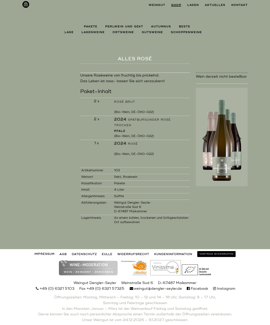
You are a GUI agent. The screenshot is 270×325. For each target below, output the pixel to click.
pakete (90, 26)
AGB (63, 254)
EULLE (107, 254)
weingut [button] (157, 5)
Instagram (225, 289)
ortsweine (123, 32)
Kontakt (239, 5)
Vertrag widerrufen (216, 254)
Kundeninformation (173, 254)
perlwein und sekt (124, 26)
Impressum (44, 254)
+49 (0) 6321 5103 (57, 289)
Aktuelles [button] (215, 5)
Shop (176, 5)
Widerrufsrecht (133, 254)
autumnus (161, 26)
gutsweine (152, 32)
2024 (126, 144)
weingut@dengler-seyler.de (158, 289)
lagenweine (93, 32)
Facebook (199, 289)
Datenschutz (84, 254)
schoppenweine (186, 32)
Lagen (193, 5)
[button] (205, 139)
